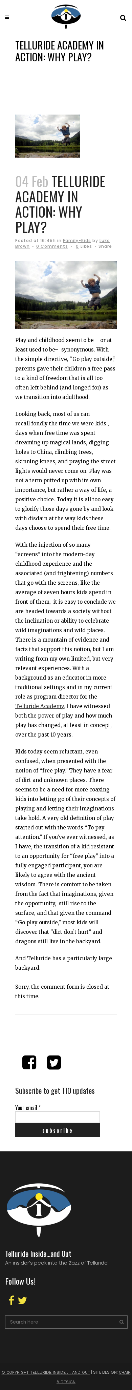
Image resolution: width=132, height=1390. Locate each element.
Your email (28, 1107)
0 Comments (52, 246)
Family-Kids (77, 240)
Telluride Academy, (40, 706)
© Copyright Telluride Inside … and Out (46, 1372)
